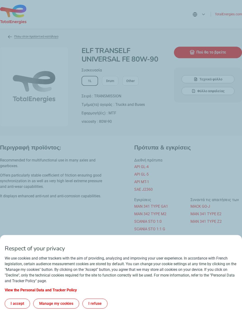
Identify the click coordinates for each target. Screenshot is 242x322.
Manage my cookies (56, 303)
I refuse (95, 303)
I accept (17, 303)
